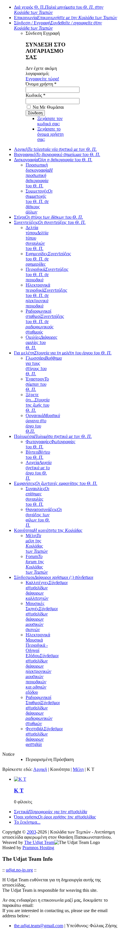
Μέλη (37, 543)
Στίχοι (48, 217)
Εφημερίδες (48, 259)
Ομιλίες (41, 342)
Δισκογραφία (53, 159)
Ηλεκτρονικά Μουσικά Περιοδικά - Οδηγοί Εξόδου (42, 663)
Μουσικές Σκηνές (42, 616)
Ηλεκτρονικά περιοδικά (46, 295)
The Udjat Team (39, 842)
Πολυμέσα (53, 436)
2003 (31, 831)
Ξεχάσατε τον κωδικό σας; (50, 121)
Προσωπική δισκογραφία (39, 175)
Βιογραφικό (57, 154)
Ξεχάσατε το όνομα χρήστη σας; (50, 134)
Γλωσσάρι (44, 366)
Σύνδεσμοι (53, 577)
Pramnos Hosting (38, 847)
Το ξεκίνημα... (27, 822)
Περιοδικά (47, 274)
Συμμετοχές (39, 201)
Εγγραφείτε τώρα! (42, 78)
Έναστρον (37, 384)
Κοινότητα (48, 530)
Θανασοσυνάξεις (44, 517)
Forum (37, 564)
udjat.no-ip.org (19, 869)
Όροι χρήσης (55, 816)
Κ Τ (19, 790)
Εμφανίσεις (55, 483)
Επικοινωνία (65, 17)
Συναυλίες (37, 496)
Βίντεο (38, 455)
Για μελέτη (63, 352)
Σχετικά (50, 811)
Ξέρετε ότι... (38, 402)
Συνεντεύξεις (50, 222)
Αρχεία (39, 470)
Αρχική (55, 149)
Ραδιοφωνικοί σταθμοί (45, 321)
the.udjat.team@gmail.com (38, 925)
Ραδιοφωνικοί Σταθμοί (43, 710)
